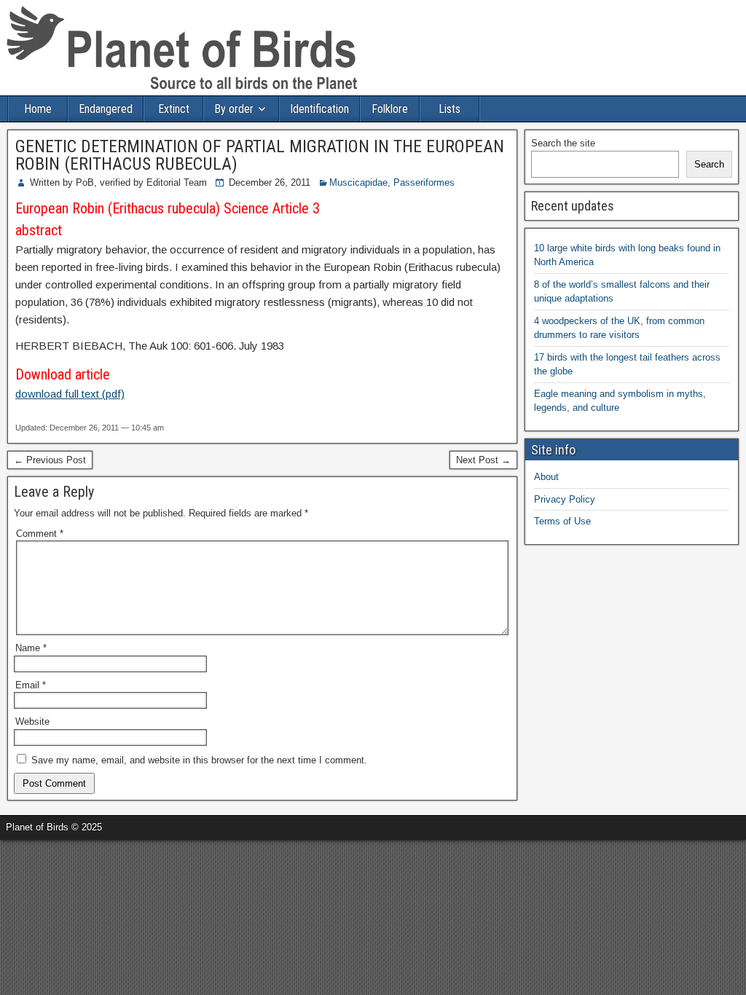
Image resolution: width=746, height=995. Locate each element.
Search (709, 164)
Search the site (563, 143)
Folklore (390, 109)
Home (38, 109)
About (546, 476)
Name (31, 647)
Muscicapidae (358, 182)
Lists (449, 109)
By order (234, 109)
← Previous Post (50, 460)
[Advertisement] (170, 862)
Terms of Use (562, 521)
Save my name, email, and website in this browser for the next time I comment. (199, 760)
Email (30, 685)
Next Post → (483, 460)
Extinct (173, 109)
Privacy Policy (564, 499)
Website (32, 721)
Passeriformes (424, 182)
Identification (319, 109)
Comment (39, 533)
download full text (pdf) (70, 394)
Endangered (106, 109)
